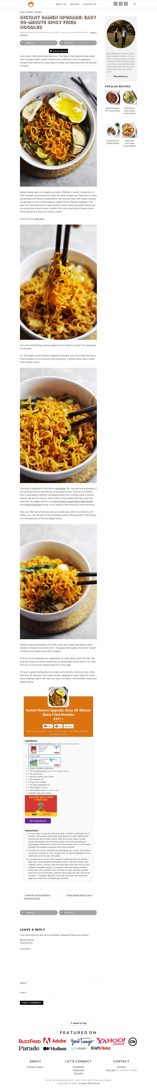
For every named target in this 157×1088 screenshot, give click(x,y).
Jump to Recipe (59, 51)
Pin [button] (59, 726)
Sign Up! (110, 1070)
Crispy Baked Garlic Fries (78, 895)
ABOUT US (61, 4)
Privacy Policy (35, 1067)
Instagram (78, 1067)
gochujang (60, 488)
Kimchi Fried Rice (33, 504)
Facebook (78, 1070)
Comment (25, 949)
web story (39, 219)
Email (23, 992)
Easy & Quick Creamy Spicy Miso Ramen (73, 501)
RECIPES (74, 4)
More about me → (121, 76)
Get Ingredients (38, 820)
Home (22, 12)
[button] (54, 718)
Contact (121, 1067)
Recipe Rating (27, 940)
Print (49, 726)
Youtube (78, 1073)
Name (23, 983)
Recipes (30, 12)
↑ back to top (78, 1023)
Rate (69, 726)
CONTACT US (89, 4)
